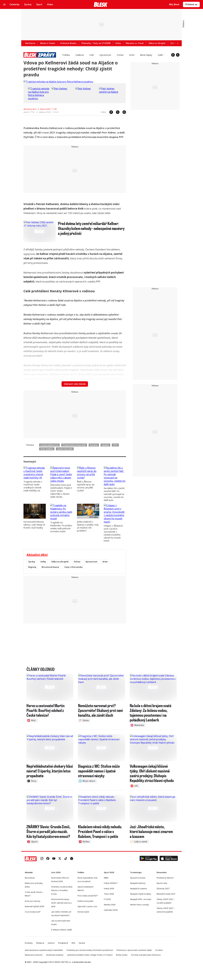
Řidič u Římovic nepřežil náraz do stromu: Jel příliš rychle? (86, 486)
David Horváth (64, 448)
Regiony (32, 567)
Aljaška (105, 444)
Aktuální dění (37, 555)
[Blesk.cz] (101, 4)
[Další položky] (177, 43)
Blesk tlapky (146, 54)
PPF (115, 444)
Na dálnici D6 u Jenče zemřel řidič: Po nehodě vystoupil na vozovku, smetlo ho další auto (114, 494)
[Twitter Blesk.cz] (178, 55)
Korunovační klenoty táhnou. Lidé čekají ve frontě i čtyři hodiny (34, 524)
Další (160, 54)
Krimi (131, 54)
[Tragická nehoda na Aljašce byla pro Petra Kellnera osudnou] (58, 81)
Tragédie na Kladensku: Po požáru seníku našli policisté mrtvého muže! (61, 527)
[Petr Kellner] (83, 88)
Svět (91, 54)
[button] (148, 858)
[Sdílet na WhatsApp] (122, 112)
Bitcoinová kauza (50, 567)
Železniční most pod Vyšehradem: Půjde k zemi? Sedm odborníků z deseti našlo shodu (61, 490)
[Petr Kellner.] (60, 88)
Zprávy (31, 561)
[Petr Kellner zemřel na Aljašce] (110, 92)
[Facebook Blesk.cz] (173, 55)
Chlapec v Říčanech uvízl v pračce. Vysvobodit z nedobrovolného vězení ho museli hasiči (113, 533)
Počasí (120, 54)
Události (79, 54)
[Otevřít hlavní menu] (4, 4)
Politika (66, 54)
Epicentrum (105, 54)
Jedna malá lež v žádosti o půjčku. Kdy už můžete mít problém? (88, 526)
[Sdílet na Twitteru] (116, 112)
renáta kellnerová (49, 444)
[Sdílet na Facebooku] (109, 112)
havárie (93, 444)
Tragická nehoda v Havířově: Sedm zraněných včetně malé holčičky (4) (32, 486)
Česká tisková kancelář (74, 444)
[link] (42, 859)
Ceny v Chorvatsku (73, 567)
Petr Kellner (47, 448)
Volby (43, 561)
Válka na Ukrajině (60, 561)
